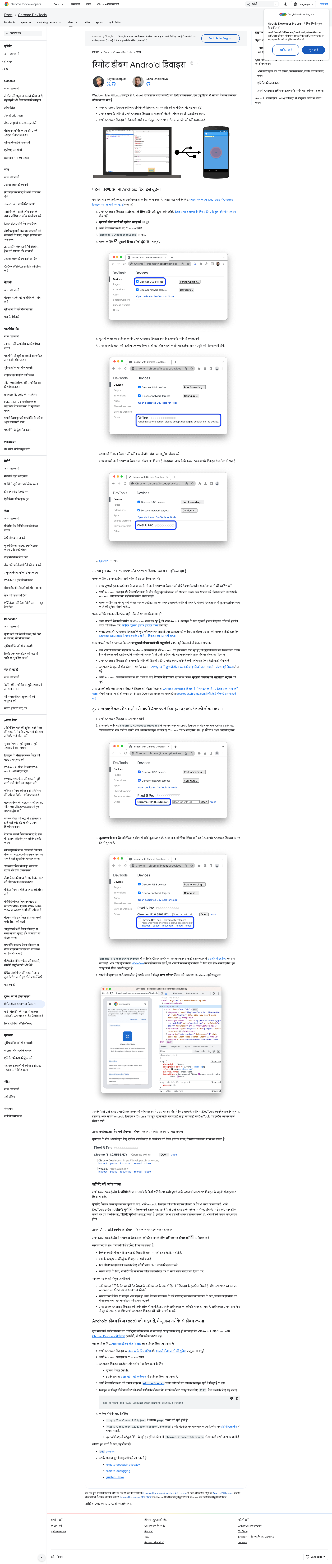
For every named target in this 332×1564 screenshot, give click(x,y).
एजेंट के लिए (115, 22)
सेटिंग (87, 22)
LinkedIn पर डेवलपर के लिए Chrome (256, 1536)
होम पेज (95, 52)
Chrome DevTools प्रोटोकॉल (108, 1336)
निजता (60, 1556)
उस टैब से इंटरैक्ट (217, 958)
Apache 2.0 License (223, 1493)
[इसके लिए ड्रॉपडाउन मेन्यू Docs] (63, 4)
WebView (138, 963)
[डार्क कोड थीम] (231, 1398)
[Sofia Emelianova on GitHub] (148, 85)
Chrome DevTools (32, 15)
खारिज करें (286, 50)
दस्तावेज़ (107, 1451)
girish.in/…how (115, 1477)
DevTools (9, 22)
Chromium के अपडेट (154, 1525)
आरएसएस (242, 1542)
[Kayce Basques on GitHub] (114, 85)
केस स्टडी (75, 4)
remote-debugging (118, 1471)
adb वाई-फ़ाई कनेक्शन (133, 1377)
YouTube (242, 1531)
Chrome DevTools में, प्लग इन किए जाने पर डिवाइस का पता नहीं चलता (137, 636)
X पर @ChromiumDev (249, 1525)
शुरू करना (26, 22)
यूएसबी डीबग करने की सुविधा (171, 1351)
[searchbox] (23, 33)
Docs (56, 4)
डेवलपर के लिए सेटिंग (139, 1351)
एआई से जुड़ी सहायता (47, 22)
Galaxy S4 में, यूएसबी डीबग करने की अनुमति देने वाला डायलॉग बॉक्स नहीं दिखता (192, 667)
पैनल (70, 22)
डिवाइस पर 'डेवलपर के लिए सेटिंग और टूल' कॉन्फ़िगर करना (205, 212)
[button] (22, 61)
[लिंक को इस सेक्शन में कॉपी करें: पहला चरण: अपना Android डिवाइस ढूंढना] (164, 190)
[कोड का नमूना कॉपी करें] (237, 1398)
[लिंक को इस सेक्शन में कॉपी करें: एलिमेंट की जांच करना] (124, 1185)
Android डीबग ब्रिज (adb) (126, 1344)
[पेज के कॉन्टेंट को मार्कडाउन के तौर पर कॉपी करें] (192, 63)
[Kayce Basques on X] (109, 85)
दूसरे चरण (104, 561)
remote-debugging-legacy (123, 1465)
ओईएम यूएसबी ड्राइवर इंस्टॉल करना (140, 625)
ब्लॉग (88, 4)
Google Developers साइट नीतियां (135, 1497)
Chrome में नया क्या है (108, 4)
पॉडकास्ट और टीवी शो (154, 1542)
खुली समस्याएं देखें (58, 1531)
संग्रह (146, 1536)
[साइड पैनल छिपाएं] (41, 1557)
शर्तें (52, 1556)
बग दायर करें (56, 1525)
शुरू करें (313, 50)
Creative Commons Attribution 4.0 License (164, 1493)
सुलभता (99, 22)
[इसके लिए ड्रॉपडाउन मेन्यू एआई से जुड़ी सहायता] (61, 22)
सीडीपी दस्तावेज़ (228, 1426)
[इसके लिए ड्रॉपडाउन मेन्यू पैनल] (77, 22)
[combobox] (262, 4)
